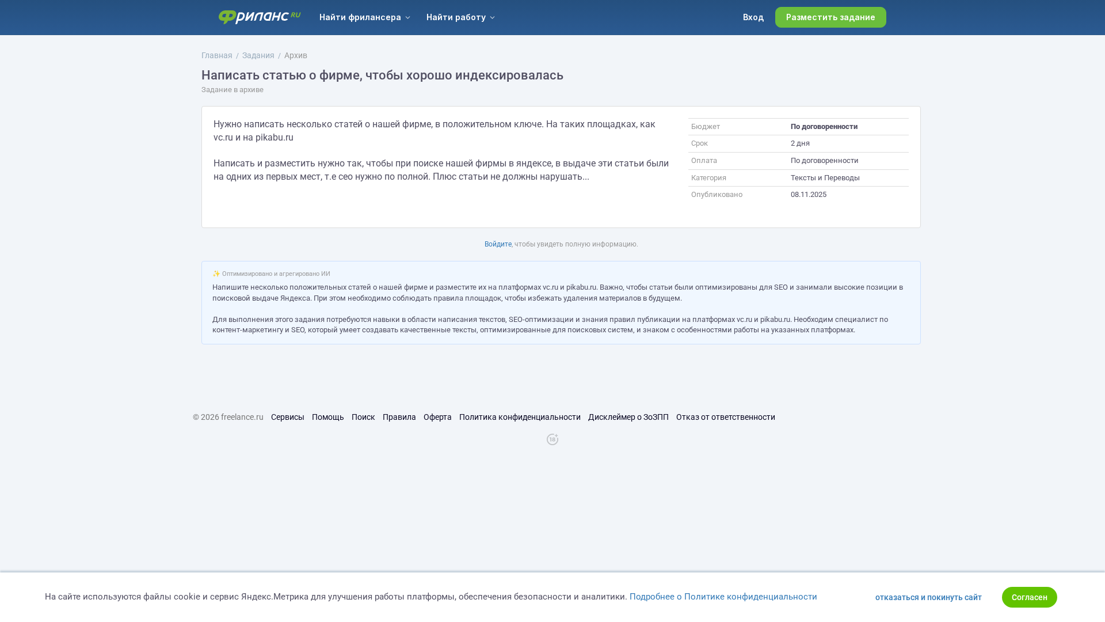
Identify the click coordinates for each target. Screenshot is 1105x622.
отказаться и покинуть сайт (928, 597)
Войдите (498, 244)
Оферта (438, 417)
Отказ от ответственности (725, 417)
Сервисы (287, 417)
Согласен (1029, 597)
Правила (399, 417)
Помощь (328, 417)
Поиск (363, 417)
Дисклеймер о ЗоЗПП (628, 417)
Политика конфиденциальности (520, 417)
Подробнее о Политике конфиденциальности (723, 596)
